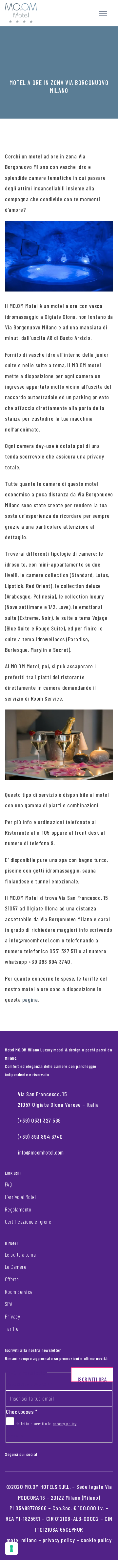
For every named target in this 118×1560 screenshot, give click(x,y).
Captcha (14, 1435)
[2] (11, 1548)
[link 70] (47, 1453)
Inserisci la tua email (29, 1384)
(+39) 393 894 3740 (40, 1136)
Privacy (12, 1316)
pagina (30, 999)
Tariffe (11, 1328)
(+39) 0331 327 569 (39, 1120)
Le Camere (15, 1266)
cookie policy (96, 1540)
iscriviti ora (92, 1379)
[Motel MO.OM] (21, 13)
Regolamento (18, 1209)
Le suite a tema (20, 1254)
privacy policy (65, 1423)
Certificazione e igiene (28, 1221)
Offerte (12, 1279)
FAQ (8, 1184)
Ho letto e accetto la (45, 1423)
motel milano (22, 1540)
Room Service (19, 1291)
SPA (8, 1303)
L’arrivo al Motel (20, 1196)
